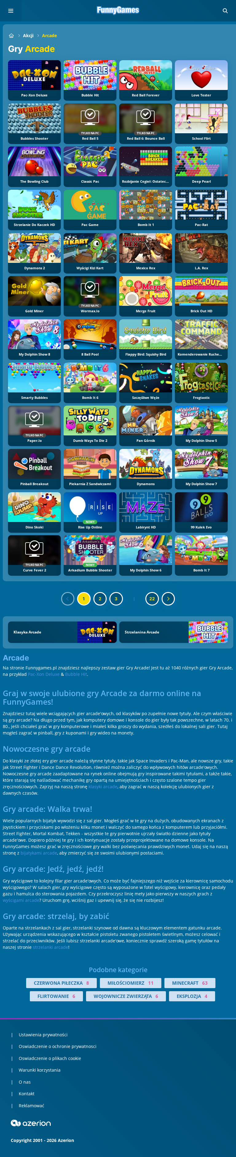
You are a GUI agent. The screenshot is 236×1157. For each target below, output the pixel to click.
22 (152, 598)
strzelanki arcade (50, 947)
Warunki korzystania (40, 1070)
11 (151, 983)
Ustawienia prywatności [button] (43, 1035)
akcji (28, 35)
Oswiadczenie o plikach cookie (50, 1058)
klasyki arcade (102, 786)
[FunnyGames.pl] (11, 35)
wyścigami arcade (21, 900)
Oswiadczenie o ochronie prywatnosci (57, 1046)
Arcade (49, 35)
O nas (25, 1082)
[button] (225, 10)
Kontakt (26, 1094)
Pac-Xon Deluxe (44, 674)
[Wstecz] (68, 599)
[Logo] (118, 10)
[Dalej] (168, 599)
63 (205, 983)
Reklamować (31, 1105)
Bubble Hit (76, 674)
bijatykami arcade (39, 853)
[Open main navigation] (11, 10)
